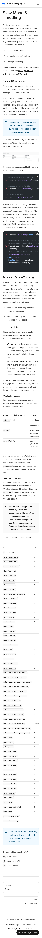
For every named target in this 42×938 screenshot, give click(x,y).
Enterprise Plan (29, 832)
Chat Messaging (14, 925)
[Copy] (36, 176)
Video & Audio (31, 925)
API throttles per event (13, 478)
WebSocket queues (11, 396)
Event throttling (11, 327)
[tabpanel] (21, 685)
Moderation (30, 929)
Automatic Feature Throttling (18, 277)
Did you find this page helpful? (15, 852)
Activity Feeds (15, 929)
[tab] (6, 537)
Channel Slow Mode (14, 81)
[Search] (33, 3)
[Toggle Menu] (37, 3)
